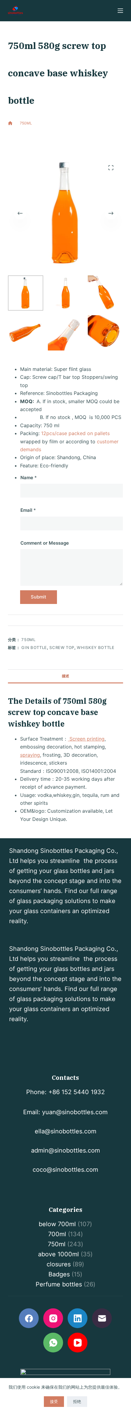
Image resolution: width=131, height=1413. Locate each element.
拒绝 (77, 1401)
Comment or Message (44, 543)
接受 (54, 1401)
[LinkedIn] (77, 1318)
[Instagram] (53, 1318)
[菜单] (120, 10)
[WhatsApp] (53, 1342)
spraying (30, 755)
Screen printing (86, 739)
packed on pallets (89, 433)
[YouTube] (77, 1342)
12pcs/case (54, 433)
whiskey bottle (95, 647)
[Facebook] (29, 1318)
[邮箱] (102, 1318)
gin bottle (34, 647)
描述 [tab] (65, 676)
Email (28, 510)
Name (28, 477)
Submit (38, 597)
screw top (61, 647)
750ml (50, 141)
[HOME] (10, 123)
